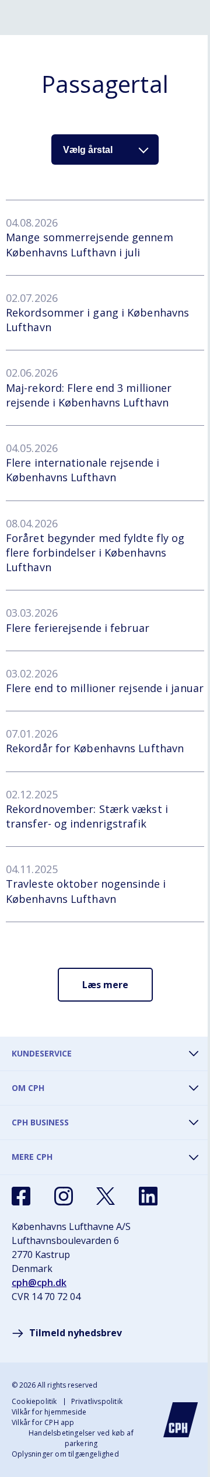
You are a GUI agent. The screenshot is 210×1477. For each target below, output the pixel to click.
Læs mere (105, 984)
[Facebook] (21, 1196)
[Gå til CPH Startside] (180, 1419)
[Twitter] (105, 1196)
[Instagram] (63, 1196)
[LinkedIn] (148, 1196)
